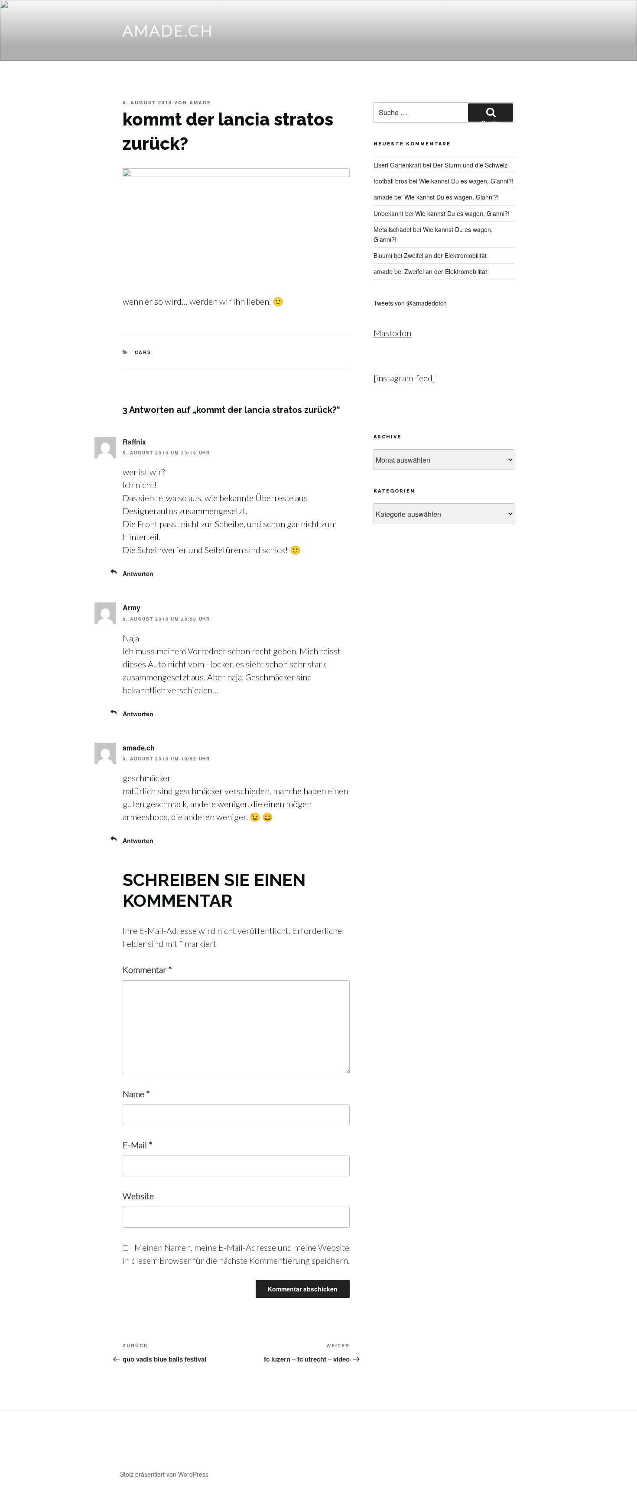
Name (136, 1093)
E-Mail (138, 1145)
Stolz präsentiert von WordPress (164, 1474)
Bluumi (383, 255)
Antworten (138, 573)
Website (138, 1196)
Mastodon (392, 333)
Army (131, 607)
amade (200, 102)
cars (143, 352)
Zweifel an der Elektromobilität (445, 255)
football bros (390, 181)
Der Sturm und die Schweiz (470, 165)
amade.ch (168, 30)
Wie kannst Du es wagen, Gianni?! (466, 181)
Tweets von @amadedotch (410, 303)
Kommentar (147, 969)
